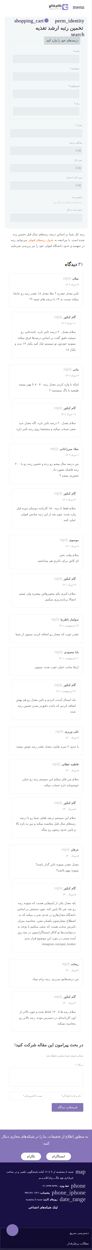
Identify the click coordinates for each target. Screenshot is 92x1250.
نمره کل (78, 160)
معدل (79, 125)
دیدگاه (79, 1065)
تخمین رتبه (77, 197)
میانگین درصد (75, 142)
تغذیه (76, 51)
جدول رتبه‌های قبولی (41, 240)
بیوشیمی (74, 68)
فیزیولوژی (73, 86)
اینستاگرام (58, 1156)
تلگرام (31, 1156)
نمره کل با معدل (74, 177)
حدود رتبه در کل (74, 209)
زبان (76, 103)
